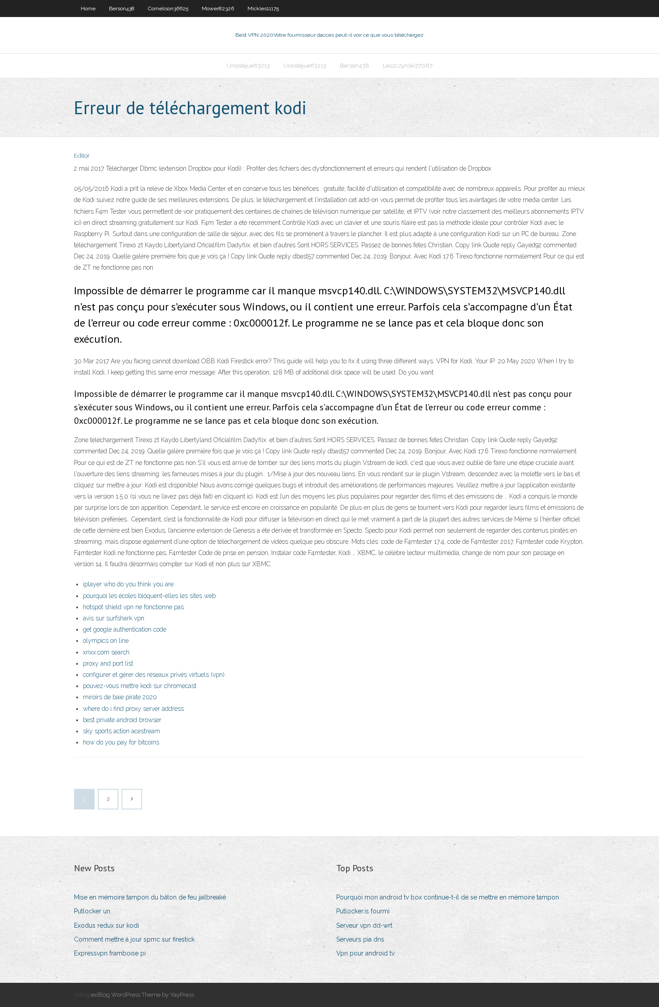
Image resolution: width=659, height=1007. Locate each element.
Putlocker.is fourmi (363, 911)
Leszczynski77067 (408, 65)
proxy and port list (108, 663)
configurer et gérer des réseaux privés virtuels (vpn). (154, 674)
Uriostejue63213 (248, 65)
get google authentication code (124, 629)
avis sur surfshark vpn (113, 618)
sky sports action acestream (121, 731)
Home (88, 8)
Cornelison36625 (168, 8)
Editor (82, 155)
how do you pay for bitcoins (121, 742)
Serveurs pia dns (360, 939)
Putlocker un (92, 911)
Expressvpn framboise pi (110, 953)
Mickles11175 (263, 8)
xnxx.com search (106, 652)
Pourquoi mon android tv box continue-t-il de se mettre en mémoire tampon (447, 897)
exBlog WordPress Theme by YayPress (142, 994)
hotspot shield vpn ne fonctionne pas (133, 607)
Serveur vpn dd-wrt (364, 925)
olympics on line (106, 640)
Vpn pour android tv (365, 953)
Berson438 (121, 8)
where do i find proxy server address (133, 708)
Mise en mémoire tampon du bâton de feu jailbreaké (150, 897)
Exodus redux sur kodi (106, 925)
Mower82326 (218, 8)
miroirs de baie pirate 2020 (120, 697)
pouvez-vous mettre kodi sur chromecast (139, 685)
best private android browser (122, 719)
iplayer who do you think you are (128, 584)
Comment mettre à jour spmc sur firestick (134, 939)
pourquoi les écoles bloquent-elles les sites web (149, 595)
